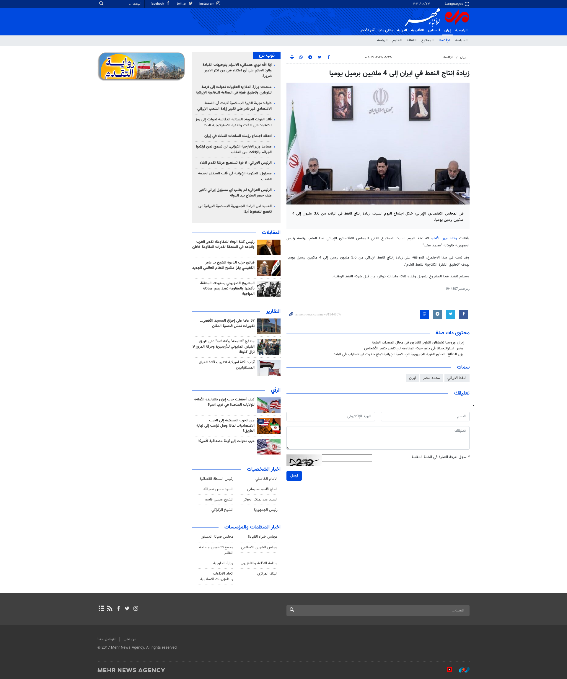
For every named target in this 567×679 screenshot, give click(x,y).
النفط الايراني (457, 378)
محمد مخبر (431, 378)
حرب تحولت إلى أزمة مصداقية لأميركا (226, 441)
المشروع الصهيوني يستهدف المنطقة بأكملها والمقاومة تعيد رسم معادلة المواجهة (227, 288)
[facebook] (118, 609)
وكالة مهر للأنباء (444, 238)
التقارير (273, 311)
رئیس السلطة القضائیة (216, 479)
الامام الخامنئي (266, 479)
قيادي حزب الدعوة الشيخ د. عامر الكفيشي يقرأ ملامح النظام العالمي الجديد (223, 265)
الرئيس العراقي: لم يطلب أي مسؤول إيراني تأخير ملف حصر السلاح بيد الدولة (235, 193)
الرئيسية (461, 30)
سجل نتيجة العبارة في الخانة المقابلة (441, 457)
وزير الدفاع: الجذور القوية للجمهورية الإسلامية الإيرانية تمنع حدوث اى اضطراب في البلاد (399, 354)
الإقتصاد (444, 40)
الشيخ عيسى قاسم (219, 500)
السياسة (461, 40)
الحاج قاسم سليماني (262, 489)
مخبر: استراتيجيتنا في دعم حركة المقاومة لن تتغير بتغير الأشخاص (414, 348)
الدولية (402, 30)
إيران (447, 30)
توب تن (267, 55)
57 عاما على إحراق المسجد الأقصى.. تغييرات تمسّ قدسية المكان (227, 323)
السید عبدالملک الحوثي (260, 500)
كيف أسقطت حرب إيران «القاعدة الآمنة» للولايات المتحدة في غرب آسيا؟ (224, 402)
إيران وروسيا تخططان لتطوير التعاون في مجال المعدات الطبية (418, 343)
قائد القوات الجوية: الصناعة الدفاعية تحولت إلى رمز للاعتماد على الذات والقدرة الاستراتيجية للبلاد (233, 122)
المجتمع (427, 40)
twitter (182, 3)
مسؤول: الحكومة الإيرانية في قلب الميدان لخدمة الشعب (235, 176)
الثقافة (411, 40)
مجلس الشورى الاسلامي (259, 547)
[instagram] (135, 609)
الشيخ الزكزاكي (222, 510)
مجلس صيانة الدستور (217, 537)
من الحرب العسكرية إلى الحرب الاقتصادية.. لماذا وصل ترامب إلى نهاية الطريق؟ (225, 426)
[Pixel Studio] (446, 670)
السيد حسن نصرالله (218, 489)
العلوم (397, 40)
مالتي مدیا (386, 30)
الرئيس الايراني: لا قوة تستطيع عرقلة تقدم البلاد (236, 163)
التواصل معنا (106, 639)
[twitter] (127, 609)
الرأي (276, 390)
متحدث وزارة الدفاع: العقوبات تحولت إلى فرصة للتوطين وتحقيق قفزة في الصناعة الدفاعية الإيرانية (234, 90)
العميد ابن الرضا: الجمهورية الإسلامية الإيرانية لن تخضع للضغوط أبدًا (235, 209)
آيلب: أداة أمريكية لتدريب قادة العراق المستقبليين (227, 365)
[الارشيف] (101, 609)
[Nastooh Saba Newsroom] (461, 670)
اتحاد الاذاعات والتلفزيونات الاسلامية (216, 576)
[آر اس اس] (109, 609)
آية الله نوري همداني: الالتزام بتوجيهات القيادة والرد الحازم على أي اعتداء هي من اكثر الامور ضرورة (237, 70)
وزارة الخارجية (223, 563)
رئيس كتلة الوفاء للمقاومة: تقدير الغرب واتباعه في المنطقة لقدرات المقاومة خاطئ (223, 244)
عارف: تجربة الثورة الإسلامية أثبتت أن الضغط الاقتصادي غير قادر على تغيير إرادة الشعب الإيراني (234, 106)
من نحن (130, 639)
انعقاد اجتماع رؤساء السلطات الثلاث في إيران (238, 136)
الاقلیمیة (417, 30)
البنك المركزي (267, 574)
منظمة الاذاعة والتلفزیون (259, 563)
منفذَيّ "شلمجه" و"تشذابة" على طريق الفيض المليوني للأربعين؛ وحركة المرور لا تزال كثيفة (224, 346)
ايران (412, 378)
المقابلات (271, 233)
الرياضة (382, 40)
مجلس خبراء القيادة (263, 537)
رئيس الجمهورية (266, 510)
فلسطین (434, 30)
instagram (207, 3)
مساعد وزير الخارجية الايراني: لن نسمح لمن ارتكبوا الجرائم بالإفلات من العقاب (234, 149)
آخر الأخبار (367, 30)
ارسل (294, 476)
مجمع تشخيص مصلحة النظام (216, 550)
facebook (158, 3)
